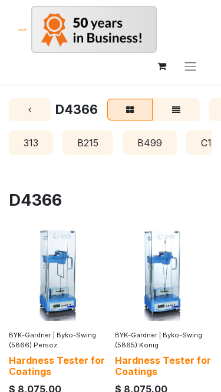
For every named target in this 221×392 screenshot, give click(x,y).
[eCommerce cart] (161, 66)
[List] (176, 110)
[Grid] (130, 110)
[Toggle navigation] (190, 66)
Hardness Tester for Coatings (57, 365)
